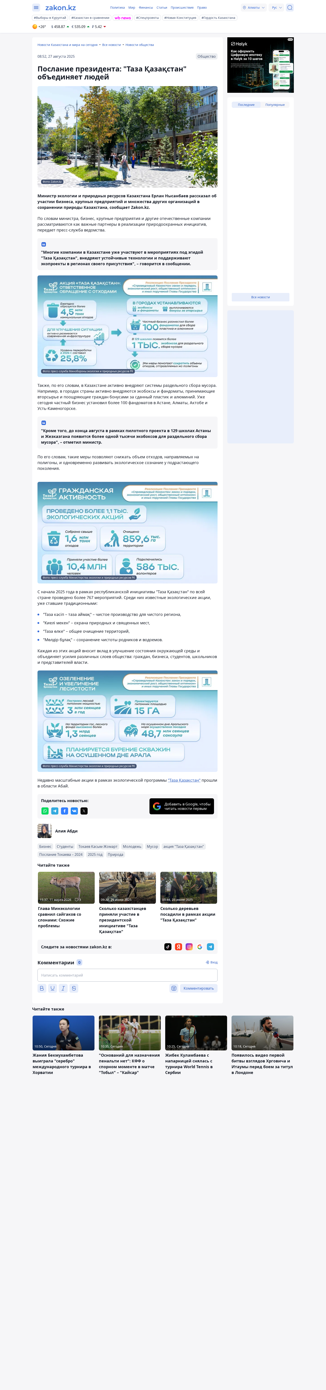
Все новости (111, 45)
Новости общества (140, 45)
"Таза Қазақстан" (184, 780)
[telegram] (55, 811)
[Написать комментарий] (127, 975)
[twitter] (84, 811)
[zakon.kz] (60, 7)
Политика (117, 7)
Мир (131, 7)
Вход (214, 962)
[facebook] (65, 811)
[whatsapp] (45, 811)
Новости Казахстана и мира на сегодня (67, 45)
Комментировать (199, 988)
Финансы (146, 7)
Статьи (162, 7)
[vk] (74, 811)
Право (202, 7)
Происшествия (182, 7)
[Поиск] (290, 8)
